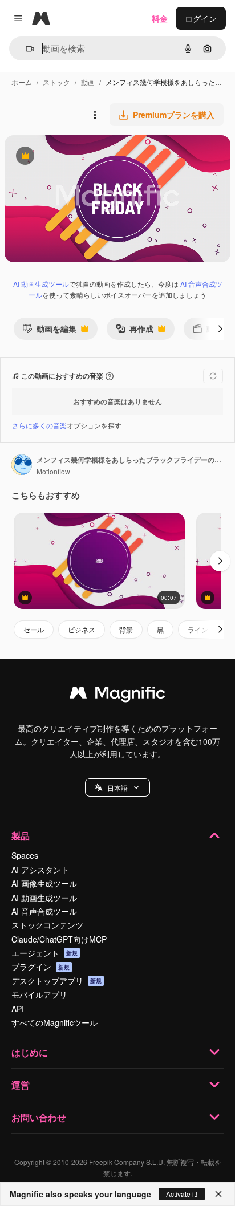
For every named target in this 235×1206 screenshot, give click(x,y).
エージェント (44, 953)
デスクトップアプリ (56, 980)
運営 (20, 1084)
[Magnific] (117, 695)
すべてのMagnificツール (54, 1022)
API (17, 1008)
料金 (160, 18)
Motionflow (53, 471)
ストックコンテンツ (47, 925)
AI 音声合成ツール (44, 911)
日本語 (117, 788)
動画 (88, 82)
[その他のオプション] (94, 114)
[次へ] (220, 328)
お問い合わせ (38, 1117)
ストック (56, 82)
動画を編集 (49, 331)
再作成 (134, 331)
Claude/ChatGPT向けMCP (59, 939)
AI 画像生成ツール (44, 883)
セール (33, 629)
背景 (126, 629)
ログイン (201, 18)
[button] (117, 787)
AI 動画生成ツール (41, 284)
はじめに (29, 1052)
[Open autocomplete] (25, 48)
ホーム (21, 82)
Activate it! (181, 1194)
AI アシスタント (40, 869)
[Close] (218, 1194)
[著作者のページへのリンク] (21, 465)
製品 (20, 835)
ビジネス (81, 629)
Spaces (24, 855)
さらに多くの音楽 (39, 425)
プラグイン (40, 966)
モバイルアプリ (39, 994)
